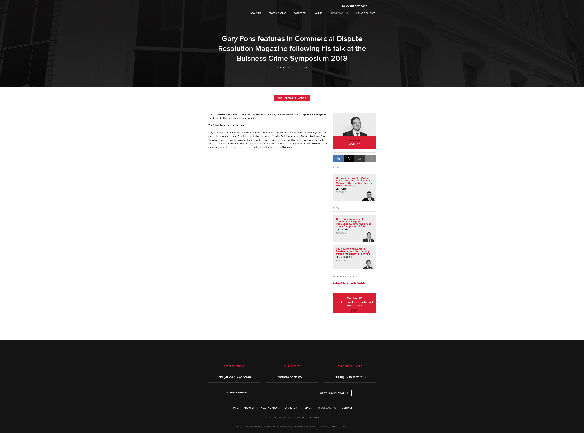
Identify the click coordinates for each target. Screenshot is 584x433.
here (242, 125)
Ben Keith (341, 189)
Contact (347, 408)
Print (370, 158)
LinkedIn (338, 158)
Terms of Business (282, 417)
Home (235, 408)
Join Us (308, 408)
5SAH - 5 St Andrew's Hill (218, 9)
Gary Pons (283, 68)
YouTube (270, 393)
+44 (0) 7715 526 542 (350, 377)
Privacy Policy (300, 417)
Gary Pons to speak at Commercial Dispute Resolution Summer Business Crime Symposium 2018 (353, 222)
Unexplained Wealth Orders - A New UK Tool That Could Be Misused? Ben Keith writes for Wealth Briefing (354, 181)
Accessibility (315, 417)
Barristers (291, 408)
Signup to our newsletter (334, 393)
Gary (210, 132)
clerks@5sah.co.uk (292, 377)
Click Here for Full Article (292, 98)
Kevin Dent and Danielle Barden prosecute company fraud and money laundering (353, 251)
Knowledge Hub (327, 408)
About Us (249, 408)
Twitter (262, 393)
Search (374, 6)
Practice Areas (270, 408)
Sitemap (267, 417)
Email (359, 158)
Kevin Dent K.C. (344, 257)
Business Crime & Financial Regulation (349, 283)
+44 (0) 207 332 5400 (353, 6)
